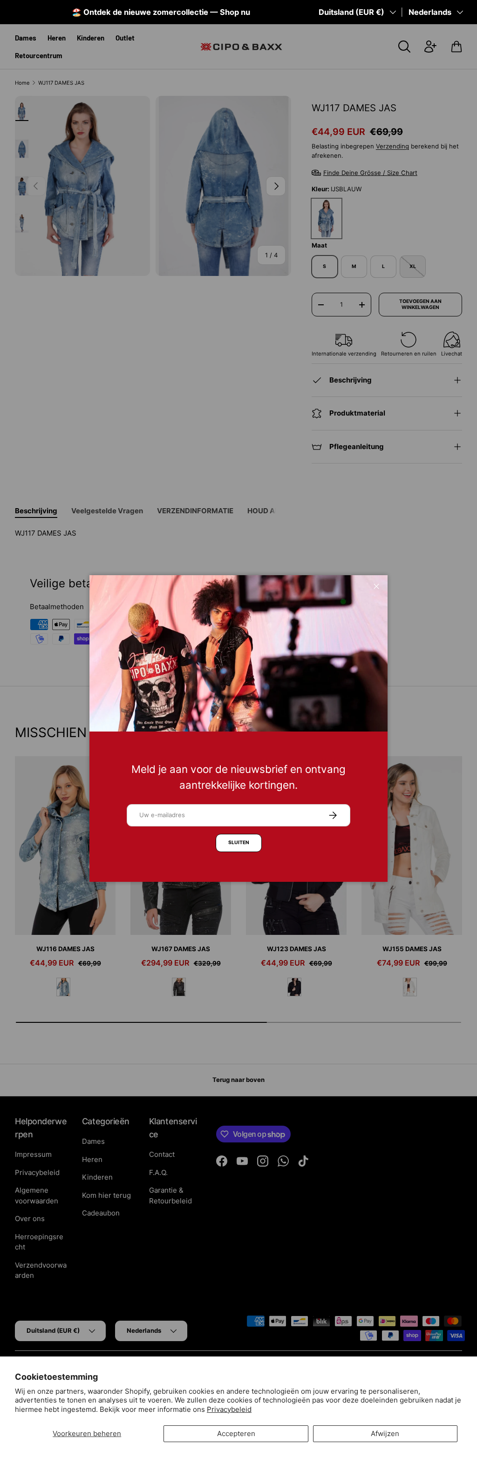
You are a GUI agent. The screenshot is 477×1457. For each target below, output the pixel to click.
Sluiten (238, 842)
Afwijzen (385, 1433)
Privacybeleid (229, 1409)
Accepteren (236, 1433)
